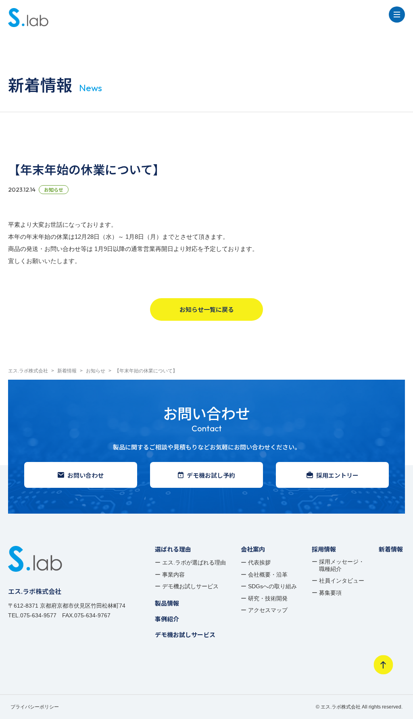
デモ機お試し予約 (211, 475)
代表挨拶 (259, 562)
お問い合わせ (85, 475)
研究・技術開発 (268, 598)
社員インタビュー (341, 580)
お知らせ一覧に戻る (206, 309)
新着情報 (391, 549)
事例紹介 (167, 619)
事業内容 (173, 574)
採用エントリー (337, 475)
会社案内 (253, 549)
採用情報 (324, 549)
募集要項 (330, 592)
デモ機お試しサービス (190, 586)
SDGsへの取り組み (272, 586)
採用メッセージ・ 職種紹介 (341, 565)
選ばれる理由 (173, 549)
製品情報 (167, 603)
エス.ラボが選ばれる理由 (194, 562)
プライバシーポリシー (34, 706)
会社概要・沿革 (268, 574)
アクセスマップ (268, 610)
